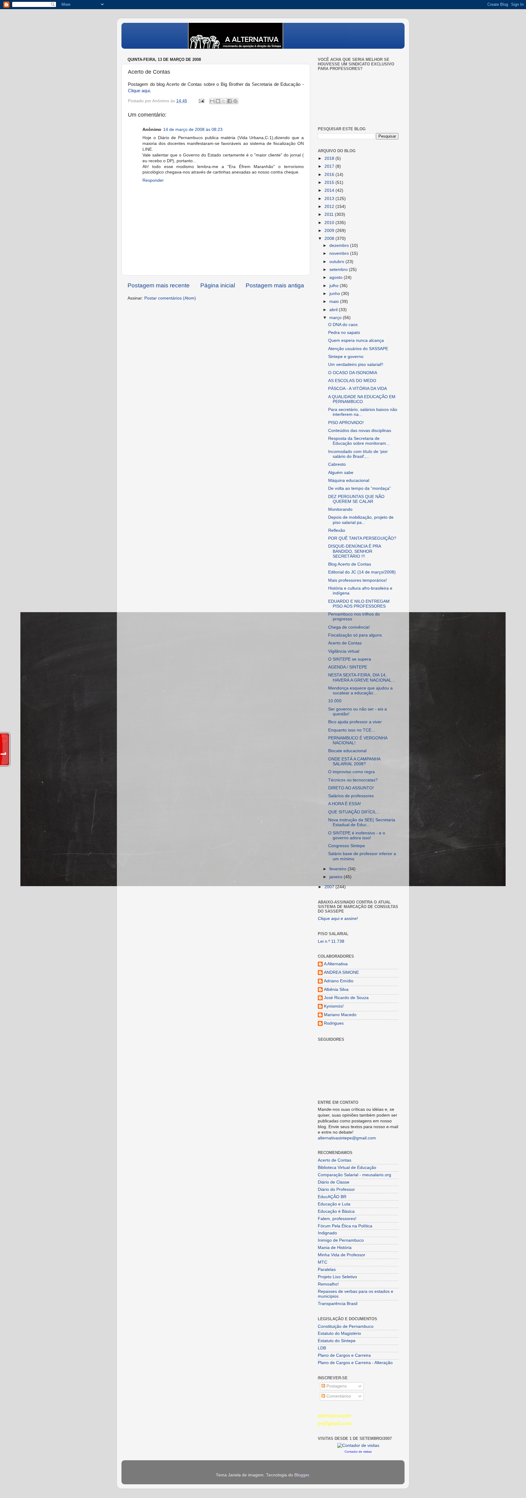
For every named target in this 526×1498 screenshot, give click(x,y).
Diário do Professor (336, 1189)
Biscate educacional (347, 751)
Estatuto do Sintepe (337, 1340)
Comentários (338, 1396)
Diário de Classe (333, 1182)
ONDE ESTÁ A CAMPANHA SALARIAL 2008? (354, 761)
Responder (153, 180)
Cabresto (337, 464)
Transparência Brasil (337, 1303)
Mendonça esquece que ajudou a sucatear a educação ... (360, 690)
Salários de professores (351, 796)
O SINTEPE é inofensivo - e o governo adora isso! (356, 835)
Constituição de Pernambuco (345, 1326)
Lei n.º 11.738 (331, 941)
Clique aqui (139, 90)
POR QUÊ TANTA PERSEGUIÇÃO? (362, 538)
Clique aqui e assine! (338, 918)
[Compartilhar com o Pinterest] (235, 101)
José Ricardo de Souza (346, 997)
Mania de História (335, 1247)
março (336, 317)
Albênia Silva (336, 989)
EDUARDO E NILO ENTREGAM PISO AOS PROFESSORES (359, 604)
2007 (329, 887)
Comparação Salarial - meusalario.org (354, 1175)
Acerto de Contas (345, 643)
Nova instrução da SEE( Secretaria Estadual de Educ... (361, 822)
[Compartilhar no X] (224, 101)
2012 (329, 206)
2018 (329, 158)
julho (334, 285)
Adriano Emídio (338, 981)
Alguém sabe (340, 472)
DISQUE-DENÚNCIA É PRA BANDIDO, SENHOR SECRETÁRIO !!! (354, 551)
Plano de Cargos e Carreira (344, 1355)
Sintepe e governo (345, 356)
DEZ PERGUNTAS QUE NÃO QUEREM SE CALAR (356, 499)
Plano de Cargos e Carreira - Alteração (355, 1362)
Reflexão (336, 530)
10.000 (335, 701)
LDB (322, 1348)
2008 (329, 238)
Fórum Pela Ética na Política (345, 1226)
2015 (329, 182)
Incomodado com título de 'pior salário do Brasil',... (358, 454)
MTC (322, 1262)
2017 (329, 166)
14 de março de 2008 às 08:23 (193, 129)
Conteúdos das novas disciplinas (359, 430)
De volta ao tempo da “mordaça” (359, 488)
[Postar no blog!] (218, 101)
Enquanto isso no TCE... (351, 730)
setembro (339, 269)
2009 (329, 230)
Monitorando (340, 509)
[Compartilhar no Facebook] (229, 101)
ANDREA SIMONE (341, 972)
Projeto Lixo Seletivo (337, 1277)
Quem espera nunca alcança (356, 340)
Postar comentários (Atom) (170, 298)
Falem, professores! (337, 1218)
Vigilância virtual (343, 651)
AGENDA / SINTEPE (347, 667)
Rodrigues (334, 1023)
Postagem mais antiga (275, 285)
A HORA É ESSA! (344, 804)
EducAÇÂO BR (332, 1197)
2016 (329, 174)
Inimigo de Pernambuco (341, 1240)
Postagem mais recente (159, 285)
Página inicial (217, 285)
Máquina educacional (348, 480)
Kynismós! (334, 1006)
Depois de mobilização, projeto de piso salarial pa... (361, 519)
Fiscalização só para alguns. (355, 635)
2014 (329, 190)
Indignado (327, 1233)
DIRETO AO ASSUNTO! (351, 788)
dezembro (339, 245)
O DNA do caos (343, 324)
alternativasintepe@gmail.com (347, 1138)
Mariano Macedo (340, 1014)
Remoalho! (328, 1284)
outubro (337, 261)
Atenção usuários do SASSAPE (358, 348)
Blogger (301, 1475)
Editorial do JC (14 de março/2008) (362, 572)
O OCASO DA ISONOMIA (352, 372)
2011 (329, 214)
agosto (336, 277)
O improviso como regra (351, 772)
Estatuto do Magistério (339, 1333)
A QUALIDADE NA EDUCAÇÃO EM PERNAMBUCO (361, 399)
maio (334, 301)
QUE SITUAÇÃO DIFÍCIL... (354, 812)
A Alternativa (336, 964)
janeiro (336, 877)
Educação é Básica (336, 1211)
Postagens (336, 1386)
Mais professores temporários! (357, 580)
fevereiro (338, 869)
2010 (329, 222)
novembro (339, 253)
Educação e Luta (334, 1204)
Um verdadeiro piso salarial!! (355, 364)
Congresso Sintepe (346, 846)
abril (334, 309)
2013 (329, 198)
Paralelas (327, 1269)
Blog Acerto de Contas (349, 564)
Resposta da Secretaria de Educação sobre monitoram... (359, 441)
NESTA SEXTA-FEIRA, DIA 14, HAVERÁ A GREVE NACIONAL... (361, 677)
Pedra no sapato (344, 332)
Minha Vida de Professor (341, 1255)
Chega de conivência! (349, 627)
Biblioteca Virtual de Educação (347, 1167)
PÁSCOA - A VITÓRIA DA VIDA (357, 388)
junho (335, 293)
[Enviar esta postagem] (201, 101)
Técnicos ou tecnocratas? (353, 780)
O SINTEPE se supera (349, 659)
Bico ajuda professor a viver (355, 722)
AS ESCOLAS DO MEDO (352, 380)
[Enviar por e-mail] (212, 101)
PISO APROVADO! (346, 422)
